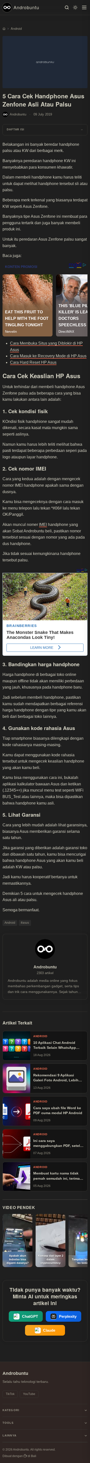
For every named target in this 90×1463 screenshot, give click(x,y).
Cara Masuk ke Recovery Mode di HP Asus (48, 356)
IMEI (43, 524)
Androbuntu (26, 7)
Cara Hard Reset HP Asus (33, 362)
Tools (8, 1422)
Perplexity (67, 1316)
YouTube (29, 1394)
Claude (49, 1330)
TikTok (10, 1394)
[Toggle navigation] (84, 7)
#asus (25, 922)
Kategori (10, 1410)
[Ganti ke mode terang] (75, 7)
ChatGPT (30, 1316)
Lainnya (9, 1435)
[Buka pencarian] (67, 7)
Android (9, 922)
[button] (45, 129)
